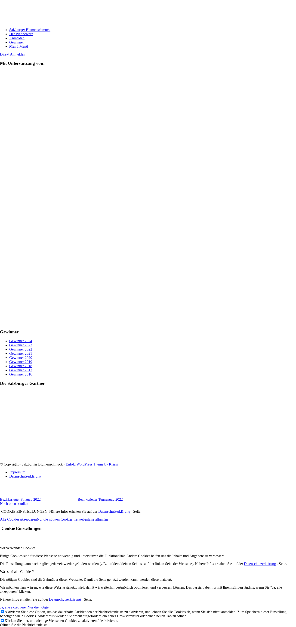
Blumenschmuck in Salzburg (21, 452)
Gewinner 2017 (20, 370)
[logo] (34, 22)
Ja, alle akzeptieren (14, 607)
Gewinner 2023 (20, 345)
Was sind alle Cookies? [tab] (17, 572)
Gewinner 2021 (20, 353)
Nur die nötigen (39, 607)
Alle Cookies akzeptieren (18, 519)
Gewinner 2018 (20, 366)
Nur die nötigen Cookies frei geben (62, 519)
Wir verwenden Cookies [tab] (17, 548)
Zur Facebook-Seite (14, 460)
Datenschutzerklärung (114, 511)
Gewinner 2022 (20, 349)
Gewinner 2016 (20, 374)
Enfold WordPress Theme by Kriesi (92, 464)
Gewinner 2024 (20, 341)
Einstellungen (98, 519)
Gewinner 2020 (20, 358)
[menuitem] (152, 30)
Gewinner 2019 (20, 362)
